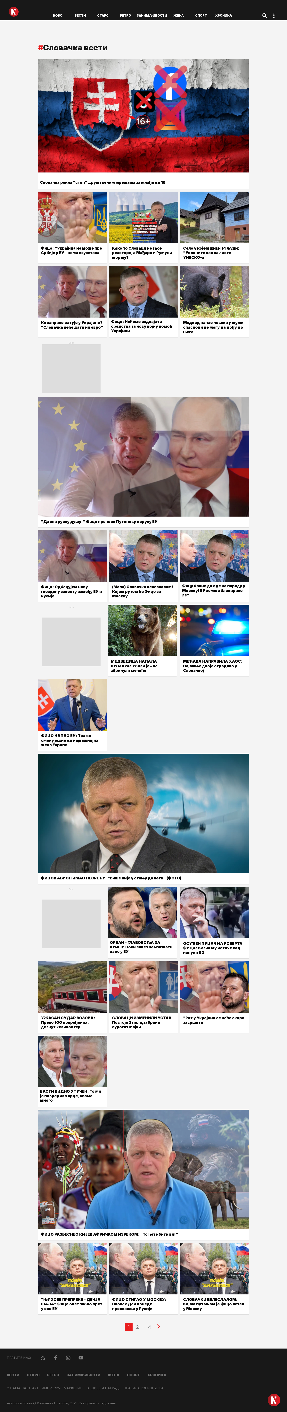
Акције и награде (104, 1388)
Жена (178, 15)
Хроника (223, 15)
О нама (13, 1388)
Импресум (51, 1388)
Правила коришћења (143, 1388)
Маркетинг (74, 1388)
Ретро (125, 15)
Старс (103, 15)
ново (57, 15)
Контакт (31, 1388)
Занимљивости (152, 15)
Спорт (201, 15)
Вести (80, 15)
